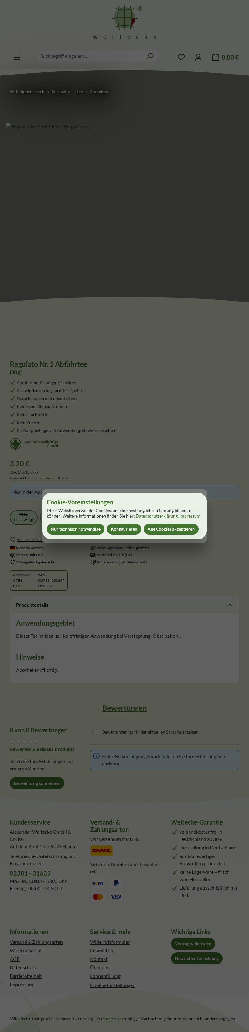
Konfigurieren (124, 529)
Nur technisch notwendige (76, 529)
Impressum (189, 515)
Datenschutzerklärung (157, 515)
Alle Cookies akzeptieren (171, 529)
